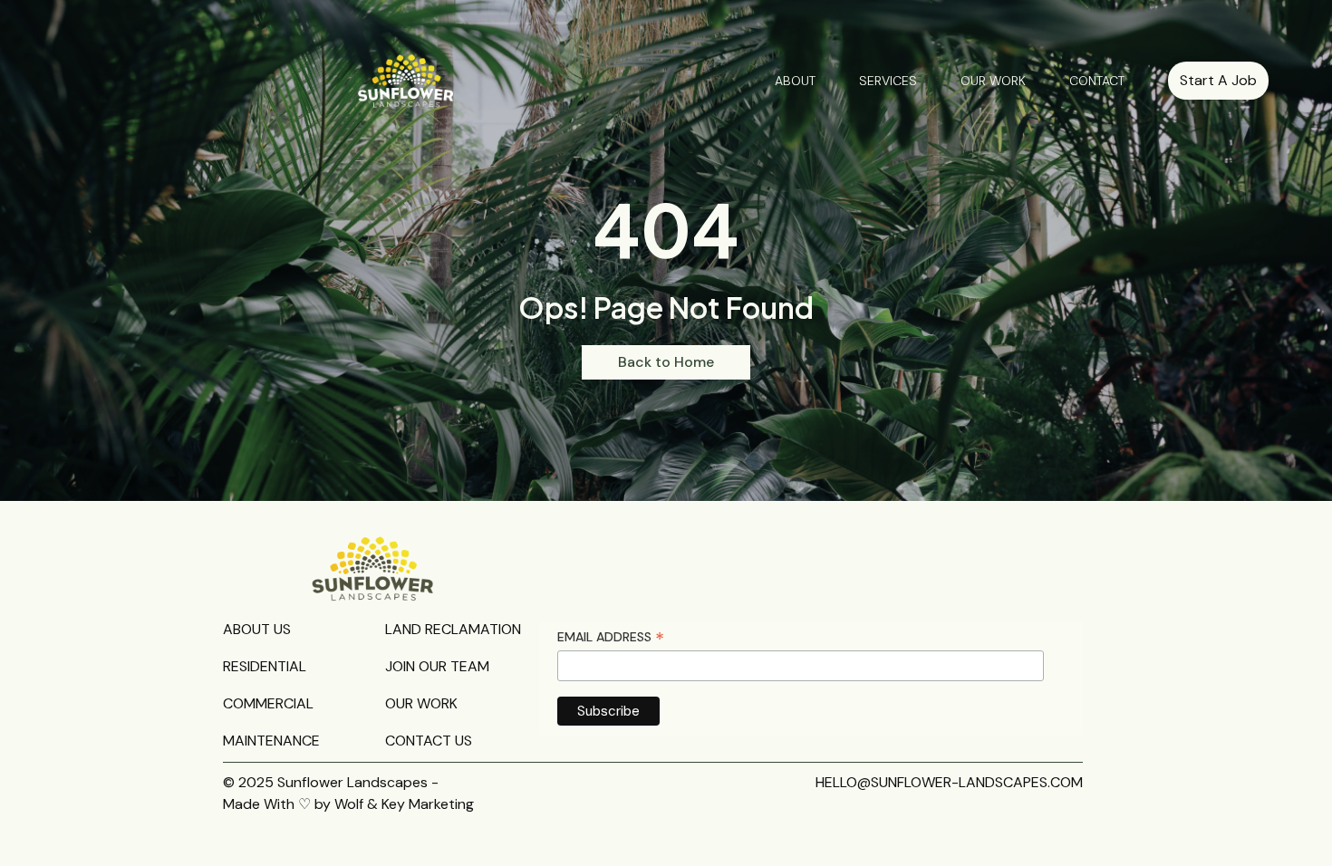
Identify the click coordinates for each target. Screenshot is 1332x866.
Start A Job (1218, 80)
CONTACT (1096, 80)
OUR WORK (993, 80)
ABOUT (795, 80)
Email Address (610, 637)
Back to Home (666, 361)
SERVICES (888, 80)
